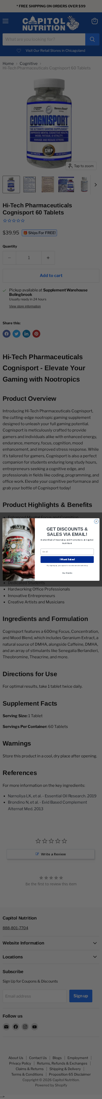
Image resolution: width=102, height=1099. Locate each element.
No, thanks (67, 572)
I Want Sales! (67, 559)
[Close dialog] (96, 521)
